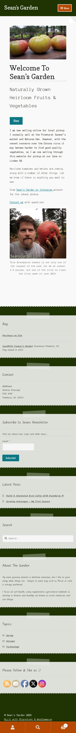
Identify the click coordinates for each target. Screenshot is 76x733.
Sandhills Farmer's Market (17, 346)
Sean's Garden (21, 7)
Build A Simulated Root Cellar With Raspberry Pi (35, 496)
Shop (16, 120)
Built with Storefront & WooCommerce (28, 719)
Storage (10, 641)
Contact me (16, 202)
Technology (12, 647)
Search (38, 727)
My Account (12, 727)
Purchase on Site (12, 335)
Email (6, 441)
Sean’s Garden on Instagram (35, 190)
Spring (9, 635)
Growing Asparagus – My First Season (28, 501)
